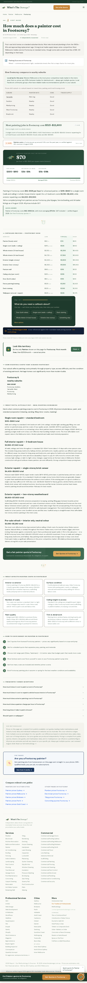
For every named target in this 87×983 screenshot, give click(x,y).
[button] (43, 687)
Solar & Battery (10, 859)
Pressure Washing (28, 873)
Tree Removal (10, 870)
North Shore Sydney (40, 949)
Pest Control (10, 864)
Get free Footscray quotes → (20, 213)
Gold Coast (37, 915)
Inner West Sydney (40, 947)
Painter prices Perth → (14, 801)
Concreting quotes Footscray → (57, 801)
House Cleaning (27, 844)
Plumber (8, 836)
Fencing (8, 856)
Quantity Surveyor (12, 952)
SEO (7, 901)
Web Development (12, 909)
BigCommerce (10, 941)
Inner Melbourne (39, 952)
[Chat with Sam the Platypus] (80, 976)
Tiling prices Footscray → (54, 797)
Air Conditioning (11, 850)
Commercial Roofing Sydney (50, 839)
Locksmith (25, 856)
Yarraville (9, 97)
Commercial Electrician (48, 873)
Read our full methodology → (26, 744)
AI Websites (9, 912)
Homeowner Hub (57, 901)
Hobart (36, 921)
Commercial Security (48, 881)
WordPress (9, 915)
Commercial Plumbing (48, 876)
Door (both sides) (22, 312)
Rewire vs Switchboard (59, 935)
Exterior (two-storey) (48, 318)
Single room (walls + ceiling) (42, 312)
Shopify (8, 932)
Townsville (37, 938)
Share (78, 125)
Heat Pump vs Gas (58, 924)
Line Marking (45, 853)
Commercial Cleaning (48, 867)
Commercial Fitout (47, 850)
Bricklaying (25, 876)
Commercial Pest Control (49, 870)
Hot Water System (11, 887)
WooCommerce (11, 935)
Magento (8, 938)
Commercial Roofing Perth (49, 847)
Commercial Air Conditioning (50, 879)
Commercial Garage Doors (49, 836)
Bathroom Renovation (13, 844)
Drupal (8, 927)
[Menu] (83, 7)
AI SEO (8, 904)
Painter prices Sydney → (15, 790)
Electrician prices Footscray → (57, 794)
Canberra (37, 918)
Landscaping (10, 861)
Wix (7, 924)
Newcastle (37, 927)
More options (18, 322)
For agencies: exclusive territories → (17, 955)
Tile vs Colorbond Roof (59, 915)
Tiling (23, 836)
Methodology (34, 34)
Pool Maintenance (11, 876)
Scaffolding (44, 859)
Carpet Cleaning (11, 881)
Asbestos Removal (47, 856)
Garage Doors (10, 873)
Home (5, 14)
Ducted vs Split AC (58, 921)
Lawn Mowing (26, 850)
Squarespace (10, 921)
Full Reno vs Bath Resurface (61, 941)
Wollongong (38, 935)
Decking (24, 841)
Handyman (25, 847)
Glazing (24, 890)
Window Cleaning (28, 867)
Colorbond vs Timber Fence (61, 918)
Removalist (9, 884)
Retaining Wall (10, 890)
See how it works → (24, 770)
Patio (23, 887)
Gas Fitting (25, 879)
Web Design (9, 907)
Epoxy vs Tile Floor (58, 938)
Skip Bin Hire (26, 864)
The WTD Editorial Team (10, 34)
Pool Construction (28, 884)
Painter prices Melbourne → (16, 794)
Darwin (36, 924)
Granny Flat (26, 881)
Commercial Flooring (48, 864)
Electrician (9, 839)
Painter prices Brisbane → (15, 797)
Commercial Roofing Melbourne (51, 841)
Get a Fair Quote (62, 7)
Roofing (8, 853)
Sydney (36, 901)
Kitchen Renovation (12, 841)
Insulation (25, 870)
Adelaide (37, 912)
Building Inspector (11, 947)
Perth (36, 909)
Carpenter (25, 853)
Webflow (8, 918)
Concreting (9, 879)
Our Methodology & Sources (26, 963)
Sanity (8, 929)
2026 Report (10, 963)
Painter (10, 14)
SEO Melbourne (43, 966)
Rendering (25, 839)
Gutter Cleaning (27, 861)
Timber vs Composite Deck (60, 927)
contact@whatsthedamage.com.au (63, 909)
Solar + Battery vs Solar (59, 929)
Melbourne (18, 14)
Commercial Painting (48, 861)
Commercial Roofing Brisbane (50, 844)
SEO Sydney (30, 966)
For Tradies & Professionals (61, 904)
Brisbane (37, 907)
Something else (65, 318)
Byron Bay (37, 941)
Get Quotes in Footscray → (67, 554)
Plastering (25, 859)
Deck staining (61, 312)
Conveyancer (10, 949)
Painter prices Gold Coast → (17, 804)
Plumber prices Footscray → (56, 790)
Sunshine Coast (39, 932)
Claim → (76, 349)
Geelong (37, 929)
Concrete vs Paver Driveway (61, 932)
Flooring (8, 867)
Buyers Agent (10, 944)
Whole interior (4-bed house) (26, 318)
